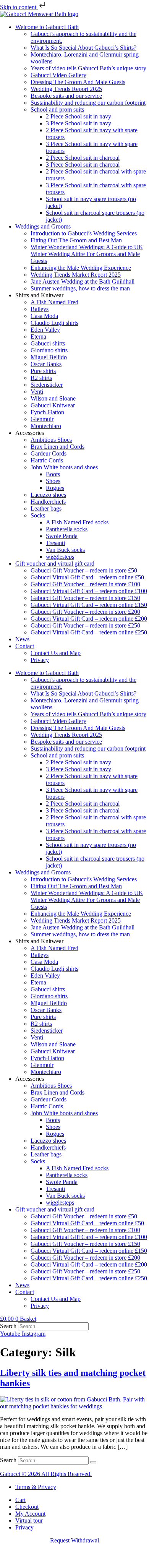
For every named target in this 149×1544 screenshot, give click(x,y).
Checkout (27, 1506)
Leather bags (46, 508)
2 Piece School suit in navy (78, 116)
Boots (53, 474)
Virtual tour (29, 1520)
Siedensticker (47, 384)
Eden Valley (45, 329)
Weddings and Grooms (43, 226)
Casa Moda (44, 316)
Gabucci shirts (48, 343)
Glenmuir (42, 419)
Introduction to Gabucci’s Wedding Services (84, 233)
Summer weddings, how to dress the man (80, 288)
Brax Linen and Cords (57, 446)
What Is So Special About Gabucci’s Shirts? (83, 47)
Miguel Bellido (49, 357)
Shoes (53, 481)
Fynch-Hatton (47, 412)
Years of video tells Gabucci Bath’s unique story (88, 68)
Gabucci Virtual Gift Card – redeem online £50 (87, 577)
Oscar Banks (46, 364)
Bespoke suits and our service (66, 95)
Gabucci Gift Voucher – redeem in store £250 (85, 625)
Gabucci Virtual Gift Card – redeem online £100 (89, 591)
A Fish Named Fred (54, 302)
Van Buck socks (65, 550)
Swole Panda (62, 536)
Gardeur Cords (48, 453)
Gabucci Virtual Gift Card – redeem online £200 (89, 618)
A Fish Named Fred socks (77, 522)
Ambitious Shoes (51, 439)
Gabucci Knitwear (53, 405)
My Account (30, 1513)
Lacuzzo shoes (48, 494)
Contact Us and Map (56, 653)
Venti (37, 391)
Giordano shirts (49, 350)
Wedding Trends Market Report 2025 (76, 274)
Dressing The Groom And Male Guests (78, 82)
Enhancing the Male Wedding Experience (81, 267)
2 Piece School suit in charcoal (83, 157)
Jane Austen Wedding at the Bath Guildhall (82, 281)
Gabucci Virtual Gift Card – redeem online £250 (89, 632)
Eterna (38, 336)
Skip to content (19, 7)
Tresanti (55, 543)
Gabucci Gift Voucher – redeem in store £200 (85, 611)
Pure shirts (43, 371)
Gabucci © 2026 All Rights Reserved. (46, 1474)
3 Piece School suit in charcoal (83, 164)
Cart (20, 1500)
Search (8, 1326)
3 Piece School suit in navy (78, 123)
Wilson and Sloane (53, 398)
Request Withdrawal (74, 1540)
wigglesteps (60, 556)
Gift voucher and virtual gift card (54, 563)
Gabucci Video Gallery (58, 75)
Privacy (40, 660)
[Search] (93, 1462)
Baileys (40, 309)
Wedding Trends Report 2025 (66, 89)
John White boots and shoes (64, 467)
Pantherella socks (66, 529)
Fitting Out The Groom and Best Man (76, 240)
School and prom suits (57, 109)
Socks (38, 515)
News (22, 639)
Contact (24, 646)
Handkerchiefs (48, 501)
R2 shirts (41, 378)
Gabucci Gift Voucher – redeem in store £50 (84, 570)
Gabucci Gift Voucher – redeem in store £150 (85, 598)
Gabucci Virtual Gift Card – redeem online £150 (89, 605)
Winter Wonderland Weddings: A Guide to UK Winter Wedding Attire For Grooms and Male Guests (87, 254)
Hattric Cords (47, 460)
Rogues (55, 488)
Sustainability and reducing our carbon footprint (88, 102)
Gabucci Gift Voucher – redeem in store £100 (85, 584)
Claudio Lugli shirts (54, 323)
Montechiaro (46, 426)
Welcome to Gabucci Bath (47, 27)
